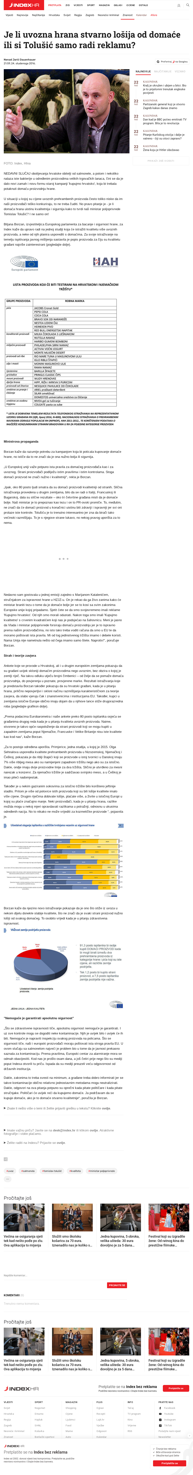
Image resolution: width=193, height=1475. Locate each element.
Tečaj (131, 1408)
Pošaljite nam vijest (170, 1431)
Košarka (39, 1431)
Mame (69, 1431)
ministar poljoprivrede (101, 1171)
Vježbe (100, 1425)
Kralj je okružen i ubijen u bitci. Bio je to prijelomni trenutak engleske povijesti (164, 87)
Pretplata (54, 5)
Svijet (67, 15)
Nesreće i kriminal (108, 15)
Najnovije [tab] (143, 71)
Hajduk (39, 1419)
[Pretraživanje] (186, 5)
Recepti (100, 1413)
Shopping (71, 1408)
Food (68, 1425)
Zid (68, 5)
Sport (91, 5)
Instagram (170, 1419)
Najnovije (22, 15)
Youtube (169, 1413)
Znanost (127, 15)
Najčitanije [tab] (163, 71)
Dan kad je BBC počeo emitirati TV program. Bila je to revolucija (165, 119)
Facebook (169, 1408)
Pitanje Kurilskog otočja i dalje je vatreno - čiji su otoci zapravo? (164, 134)
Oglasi (118, 5)
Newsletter (165, 1437)
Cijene (130, 5)
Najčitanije (38, 15)
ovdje (94, 1130)
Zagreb (90, 15)
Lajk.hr (100, 1419)
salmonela (27, 1171)
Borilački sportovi (44, 1437)
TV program (134, 1413)
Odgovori (101, 1431)
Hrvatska (54, 15)
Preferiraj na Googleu (174, 61)
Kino (130, 1419)
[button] (8, 1216)
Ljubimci (70, 1419)
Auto (68, 1437)
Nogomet (40, 1408)
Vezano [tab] (180, 71)
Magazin (71, 1402)
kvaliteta (75, 1171)
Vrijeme (132, 1425)
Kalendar (141, 15)
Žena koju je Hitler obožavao (161, 148)
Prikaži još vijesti (161, 161)
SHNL (38, 1425)
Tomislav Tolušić (52, 1171)
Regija (78, 15)
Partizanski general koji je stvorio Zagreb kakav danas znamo (164, 104)
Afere (154, 15)
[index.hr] (24, 5)
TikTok (168, 1425)
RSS (130, 1431)
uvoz (10, 1171)
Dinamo (39, 1413)
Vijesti (78, 5)
